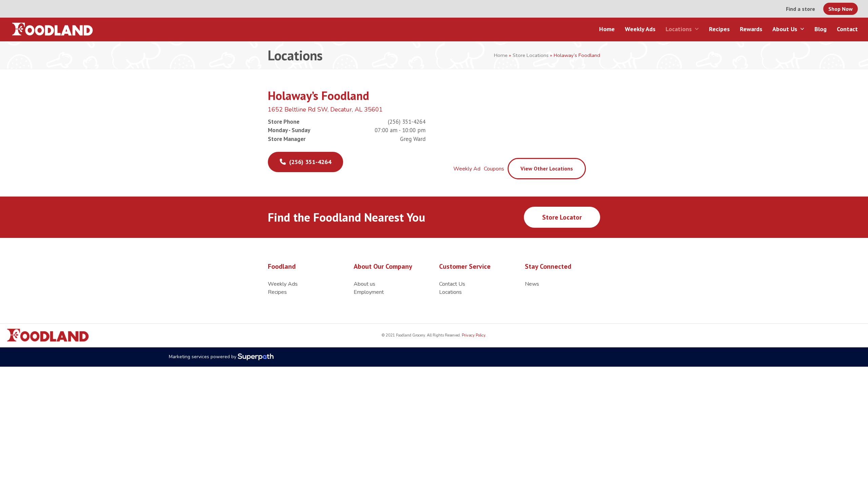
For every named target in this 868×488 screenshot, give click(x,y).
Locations (450, 292)
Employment (369, 292)
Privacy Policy (473, 335)
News (532, 284)
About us (364, 284)
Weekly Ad (466, 168)
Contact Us (452, 284)
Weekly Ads (283, 284)
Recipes (277, 292)
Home (501, 55)
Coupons (494, 168)
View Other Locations (546, 168)
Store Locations (531, 55)
